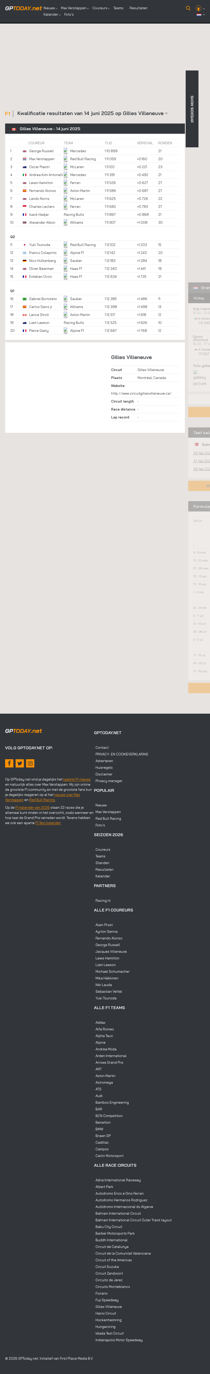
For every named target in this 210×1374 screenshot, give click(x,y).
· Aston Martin (105, 1076)
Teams (118, 8)
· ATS (97, 1089)
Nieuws (49, 8)
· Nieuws (100, 805)
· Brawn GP (102, 1136)
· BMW (98, 1129)
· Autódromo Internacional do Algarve (123, 1207)
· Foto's (99, 825)
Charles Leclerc (42, 206)
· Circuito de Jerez (108, 1280)
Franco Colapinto (43, 253)
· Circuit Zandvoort (108, 1273)
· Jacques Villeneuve (110, 951)
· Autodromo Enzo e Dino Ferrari (119, 1193)
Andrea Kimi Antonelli (46, 175)
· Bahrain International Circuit (117, 1213)
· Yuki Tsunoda (105, 998)
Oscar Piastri (39, 167)
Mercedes (78, 151)
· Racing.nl (102, 900)
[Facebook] (9, 763)
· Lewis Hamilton (106, 958)
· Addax (99, 1022)
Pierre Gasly (39, 331)
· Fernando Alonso (108, 938)
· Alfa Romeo (104, 1029)
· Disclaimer (103, 774)
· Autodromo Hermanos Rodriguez (121, 1200)
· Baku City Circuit (108, 1227)
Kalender (51, 14)
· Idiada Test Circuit (109, 1333)
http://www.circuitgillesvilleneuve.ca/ (141, 393)
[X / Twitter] (20, 763)
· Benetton (102, 1122)
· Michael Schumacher (112, 971)
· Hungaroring (105, 1327)
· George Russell (107, 945)
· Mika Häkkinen (106, 978)
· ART (98, 1069)
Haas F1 (76, 268)
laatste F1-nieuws (77, 779)
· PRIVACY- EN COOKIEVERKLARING (121, 754)
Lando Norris (39, 199)
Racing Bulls (74, 214)
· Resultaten (103, 869)
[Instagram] (30, 763)
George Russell (41, 151)
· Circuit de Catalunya (111, 1247)
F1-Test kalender (48, 823)
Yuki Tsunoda (39, 245)
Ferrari (75, 183)
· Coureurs (102, 849)
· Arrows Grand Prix (108, 1062)
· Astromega (103, 1082)
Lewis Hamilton (41, 183)
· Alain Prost (103, 925)
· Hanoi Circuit (105, 1313)
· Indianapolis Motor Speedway (118, 1340)
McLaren (77, 167)
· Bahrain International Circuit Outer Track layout (133, 1220)
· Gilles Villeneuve (108, 1307)
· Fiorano (101, 1293)
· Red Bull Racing (107, 818)
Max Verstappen (73, 8)
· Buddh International (111, 1240)
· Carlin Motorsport (108, 1156)
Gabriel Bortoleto (43, 299)
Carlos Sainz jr (40, 307)
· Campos (101, 1149)
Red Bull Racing (83, 159)
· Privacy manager (108, 781)
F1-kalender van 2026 (32, 807)
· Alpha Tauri (103, 1036)
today (23, 8)
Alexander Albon (42, 222)
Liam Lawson (39, 323)
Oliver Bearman (41, 268)
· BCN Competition (108, 1116)
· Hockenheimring (108, 1320)
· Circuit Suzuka (106, 1267)
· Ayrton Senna (106, 931)
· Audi (98, 1096)
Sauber (76, 261)
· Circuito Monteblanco (112, 1287)
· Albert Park (103, 1187)
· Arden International (110, 1056)
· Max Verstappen (107, 812)
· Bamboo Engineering (111, 1102)
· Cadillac (101, 1142)
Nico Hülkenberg (42, 261)
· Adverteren (103, 761)
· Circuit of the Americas (113, 1260)
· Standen (101, 863)
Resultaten (139, 8)
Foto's (69, 14)
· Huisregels (103, 767)
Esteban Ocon (40, 276)
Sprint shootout (200, 338)
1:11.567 (204, 354)
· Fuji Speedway (106, 1300)
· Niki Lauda (103, 985)
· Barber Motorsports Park (114, 1233)
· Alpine (100, 1042)
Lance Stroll (39, 315)
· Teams (100, 856)
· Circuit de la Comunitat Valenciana (122, 1253)
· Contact (101, 747)
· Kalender (102, 876)
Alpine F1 (77, 253)
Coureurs (99, 8)
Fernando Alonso (42, 191)
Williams (76, 222)
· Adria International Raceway (117, 1180)
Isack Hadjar (39, 214)
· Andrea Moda (105, 1049)
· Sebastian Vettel (108, 991)
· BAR (98, 1109)
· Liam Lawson (105, 965)
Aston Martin (80, 191)
